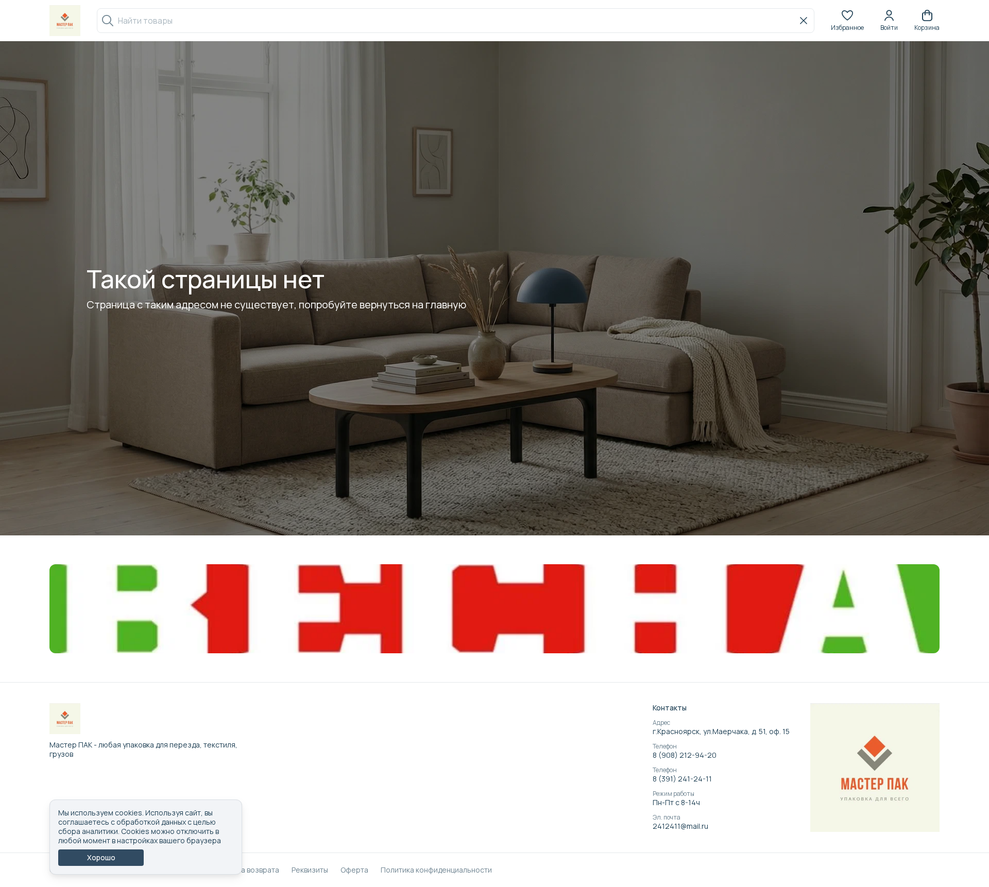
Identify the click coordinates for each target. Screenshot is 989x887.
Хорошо (101, 857)
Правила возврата (247, 870)
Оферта (354, 870)
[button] (847, 20)
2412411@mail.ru (680, 826)
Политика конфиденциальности (436, 870)
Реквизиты (310, 870)
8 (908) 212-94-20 (685, 755)
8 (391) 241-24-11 (682, 779)
